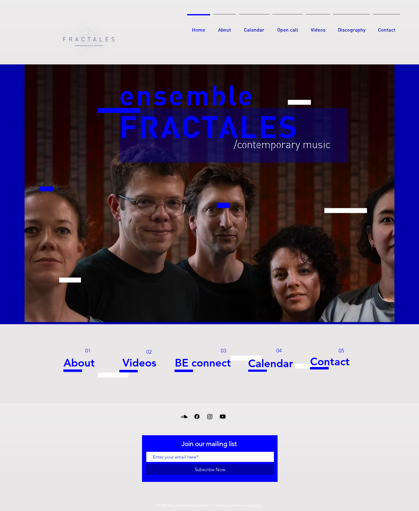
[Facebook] (197, 416)
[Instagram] (209, 416)
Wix (258, 505)
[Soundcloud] (184, 416)
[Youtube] (222, 416)
